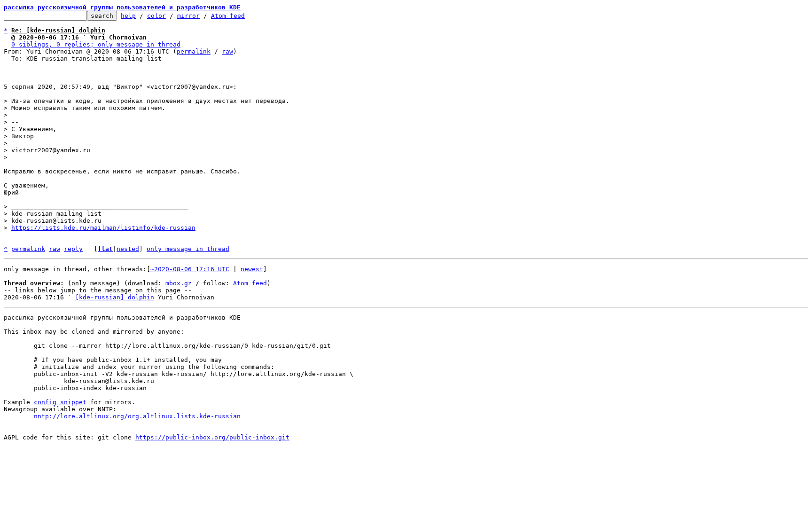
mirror (188, 15)
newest (252, 269)
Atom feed (228, 15)
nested (128, 248)
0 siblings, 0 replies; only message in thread (95, 44)
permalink (194, 51)
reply (73, 248)
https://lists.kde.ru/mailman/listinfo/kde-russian (103, 227)
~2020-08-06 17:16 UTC (189, 269)
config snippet (60, 402)
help (128, 15)
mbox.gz (178, 283)
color (156, 15)
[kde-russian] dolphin (114, 297)
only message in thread (188, 248)
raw (227, 51)
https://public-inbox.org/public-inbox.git (212, 437)
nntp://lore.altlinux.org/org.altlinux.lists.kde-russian (137, 416)
